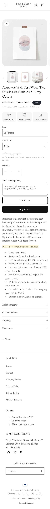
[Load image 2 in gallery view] (25, 77)
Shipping (17, 107)
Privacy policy (37, 494)
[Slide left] (3, 78)
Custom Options (9, 312)
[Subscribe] (41, 471)
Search (9, 365)
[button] (6, 5)
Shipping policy (34, 498)
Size (4, 126)
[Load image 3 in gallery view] (37, 77)
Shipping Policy (13, 379)
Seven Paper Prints (25, 490)
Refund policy (23, 494)
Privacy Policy (13, 386)
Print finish (7, 140)
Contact (9, 372)
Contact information (26, 503)
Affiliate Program (14, 399)
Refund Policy (12, 393)
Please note (7, 328)
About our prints (10, 304)
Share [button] (8, 339)
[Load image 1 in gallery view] (12, 77)
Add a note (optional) (11, 180)
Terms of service (19, 498)
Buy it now (25, 209)
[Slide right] (47, 78)
